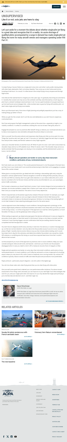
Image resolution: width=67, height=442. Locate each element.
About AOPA (39, 389)
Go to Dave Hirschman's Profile (54, 301)
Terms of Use (56, 404)
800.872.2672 (5, 404)
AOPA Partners (39, 410)
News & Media (9, 11)
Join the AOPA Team (41, 407)
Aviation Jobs (56, 421)
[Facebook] (4, 436)
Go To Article (27, 336)
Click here (44, 1)
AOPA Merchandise (57, 426)
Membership (39, 396)
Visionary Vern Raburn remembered (48, 332)
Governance (39, 404)
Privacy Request (57, 436)
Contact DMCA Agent (58, 431)
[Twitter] (8, 436)
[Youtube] (15, 436)
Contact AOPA (56, 389)
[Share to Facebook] (55, 24)
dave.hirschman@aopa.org (10, 280)
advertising (55, 399)
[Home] (3, 11)
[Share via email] (64, 24)
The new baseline (8, 362)
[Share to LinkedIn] (61, 24)
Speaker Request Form (41, 414)
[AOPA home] (5, 7)
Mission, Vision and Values (40, 400)
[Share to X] (58, 24)
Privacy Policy (56, 416)
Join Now (56, 6)
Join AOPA (38, 392)
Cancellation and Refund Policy (57, 410)
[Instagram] (12, 436)
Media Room (55, 394)
